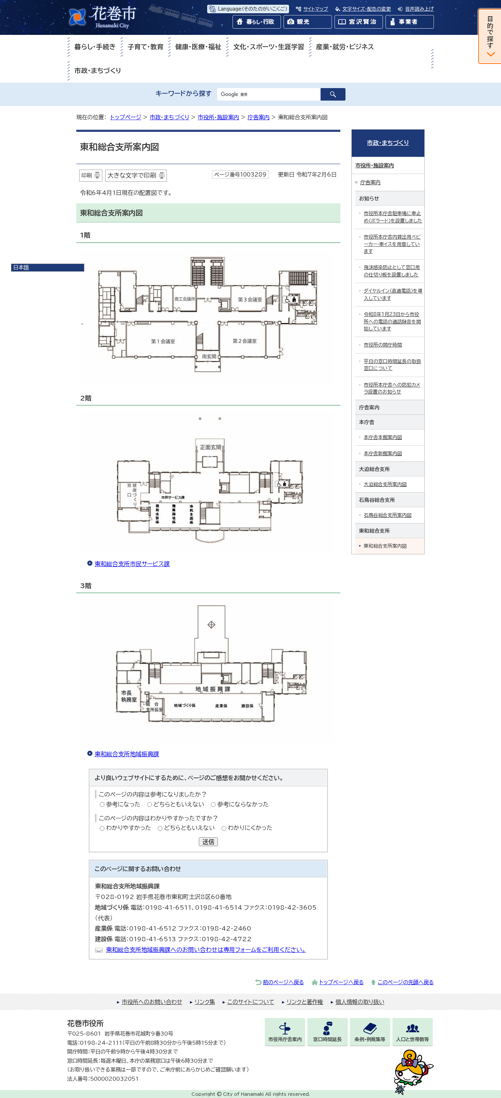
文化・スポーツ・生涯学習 (268, 47)
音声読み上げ (419, 9)
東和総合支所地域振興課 (127, 754)
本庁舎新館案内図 (383, 453)
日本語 (21, 267)
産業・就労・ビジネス (345, 47)
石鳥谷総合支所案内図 (388, 515)
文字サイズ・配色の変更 (367, 9)
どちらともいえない (178, 804)
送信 (208, 842)
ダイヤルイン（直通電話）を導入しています (393, 294)
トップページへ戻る (341, 982)
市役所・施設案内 (218, 117)
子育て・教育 (146, 47)
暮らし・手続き (95, 47)
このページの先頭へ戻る (406, 982)
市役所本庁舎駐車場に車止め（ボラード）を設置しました (393, 217)
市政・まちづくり (97, 71)
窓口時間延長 (327, 1039)
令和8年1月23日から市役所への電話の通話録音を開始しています (392, 321)
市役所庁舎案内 (285, 1039)
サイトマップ (315, 9)
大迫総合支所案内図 (385, 484)
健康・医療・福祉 (198, 47)
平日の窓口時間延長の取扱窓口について (392, 365)
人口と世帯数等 (412, 1039)
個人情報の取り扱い (360, 1002)
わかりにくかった (250, 828)
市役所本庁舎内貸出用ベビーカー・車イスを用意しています (392, 244)
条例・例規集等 (370, 1039)
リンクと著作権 (305, 1002)
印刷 (86, 175)
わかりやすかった (128, 828)
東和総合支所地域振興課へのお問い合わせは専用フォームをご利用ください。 (206, 950)
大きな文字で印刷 (131, 175)
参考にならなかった (243, 804)
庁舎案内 (259, 117)
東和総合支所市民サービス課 (132, 564)
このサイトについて (250, 1002)
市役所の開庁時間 (383, 345)
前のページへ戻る (283, 982)
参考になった (123, 804)
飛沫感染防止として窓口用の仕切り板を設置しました (392, 271)
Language (252, 9)
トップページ (125, 117)
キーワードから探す (184, 93)
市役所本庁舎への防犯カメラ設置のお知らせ (392, 388)
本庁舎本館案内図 (383, 437)
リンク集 (205, 1002)
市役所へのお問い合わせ (152, 1002)
